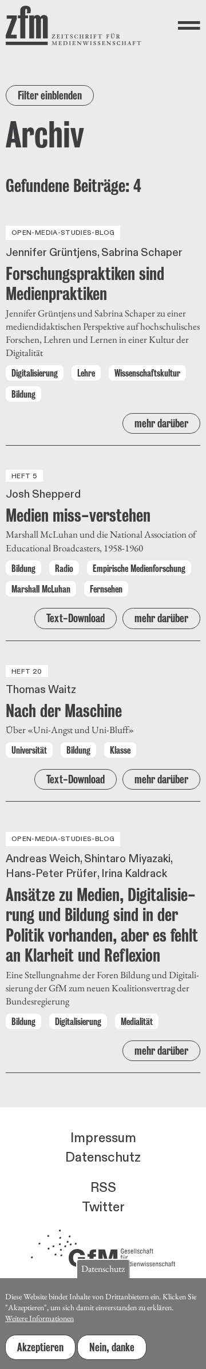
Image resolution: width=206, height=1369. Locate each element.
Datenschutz (103, 1158)
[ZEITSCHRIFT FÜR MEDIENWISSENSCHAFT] (73, 25)
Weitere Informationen (39, 1318)
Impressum (103, 1138)
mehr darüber (161, 423)
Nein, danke (111, 1347)
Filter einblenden (50, 95)
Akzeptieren (40, 1347)
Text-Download (75, 618)
